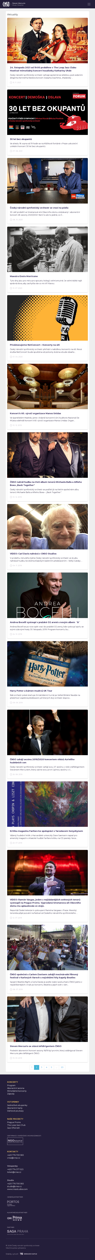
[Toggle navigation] (89, 4)
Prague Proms (14, 1122)
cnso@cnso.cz (13, 1158)
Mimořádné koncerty (17, 1091)
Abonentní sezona (15, 1088)
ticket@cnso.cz (14, 1172)
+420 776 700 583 (15, 1155)
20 (62, 1067)
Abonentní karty (14, 1108)
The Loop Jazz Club (16, 1125)
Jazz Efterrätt (13, 1128)
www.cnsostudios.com (17, 1189)
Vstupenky (13, 1102)
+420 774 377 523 (15, 1169)
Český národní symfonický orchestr (14, 3)
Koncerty (12, 1082)
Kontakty (12, 1152)
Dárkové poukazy (15, 1111)
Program (11, 1085)
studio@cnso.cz (14, 1186)
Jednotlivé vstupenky (17, 1105)
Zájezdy (10, 1094)
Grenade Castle (31, 1254)
